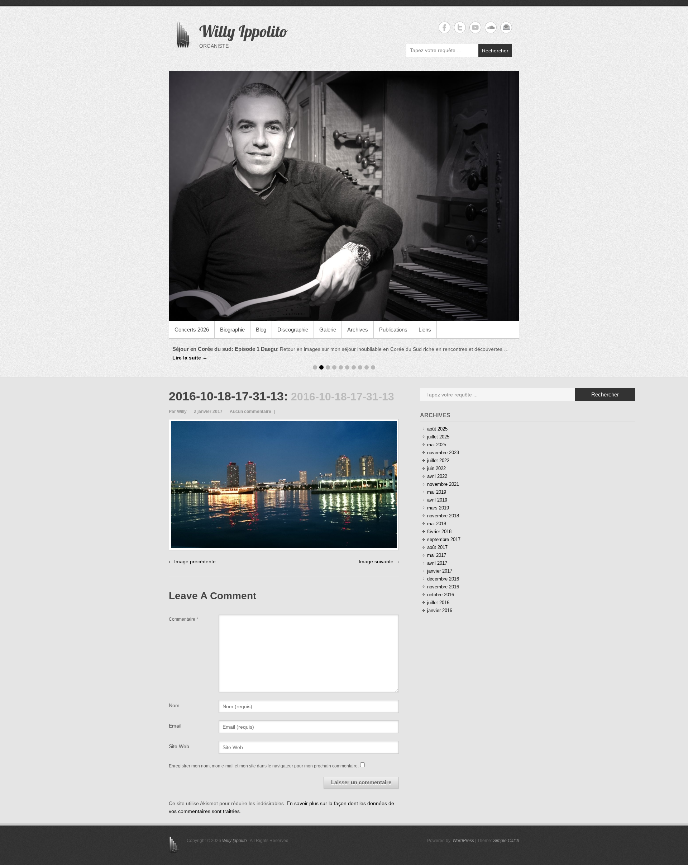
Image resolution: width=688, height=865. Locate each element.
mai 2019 (436, 484)
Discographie (292, 329)
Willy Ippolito (243, 31)
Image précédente (195, 553)
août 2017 (437, 539)
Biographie (232, 329)
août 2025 (437, 421)
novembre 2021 (443, 476)
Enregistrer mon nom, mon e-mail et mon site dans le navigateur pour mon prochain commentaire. (264, 757)
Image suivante (376, 553)
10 (373, 359)
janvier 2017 (439, 563)
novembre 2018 (443, 508)
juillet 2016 (438, 594)
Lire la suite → (466, 349)
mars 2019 (438, 500)
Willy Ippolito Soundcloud (491, 27)
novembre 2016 (443, 579)
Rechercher (495, 50)
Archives (357, 329)
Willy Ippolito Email (506, 27)
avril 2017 (437, 555)
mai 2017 (436, 547)
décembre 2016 (443, 571)
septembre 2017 (443, 531)
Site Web (179, 738)
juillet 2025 (438, 429)
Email (175, 717)
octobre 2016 (440, 586)
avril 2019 (437, 492)
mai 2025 (436, 436)
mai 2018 (436, 515)
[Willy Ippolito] (344, 196)
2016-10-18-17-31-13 (226, 388)
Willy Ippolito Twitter (460, 27)
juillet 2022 (438, 452)
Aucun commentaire (250, 403)
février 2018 (439, 523)
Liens (425, 329)
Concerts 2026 (192, 329)
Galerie (327, 329)
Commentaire (183, 611)
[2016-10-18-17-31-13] (284, 417)
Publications (393, 329)
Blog (261, 329)
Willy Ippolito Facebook (444, 27)
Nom (174, 697)
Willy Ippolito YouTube (475, 27)
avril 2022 (437, 468)
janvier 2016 (439, 602)
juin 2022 (436, 460)
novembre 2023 (443, 444)
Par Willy (178, 403)
